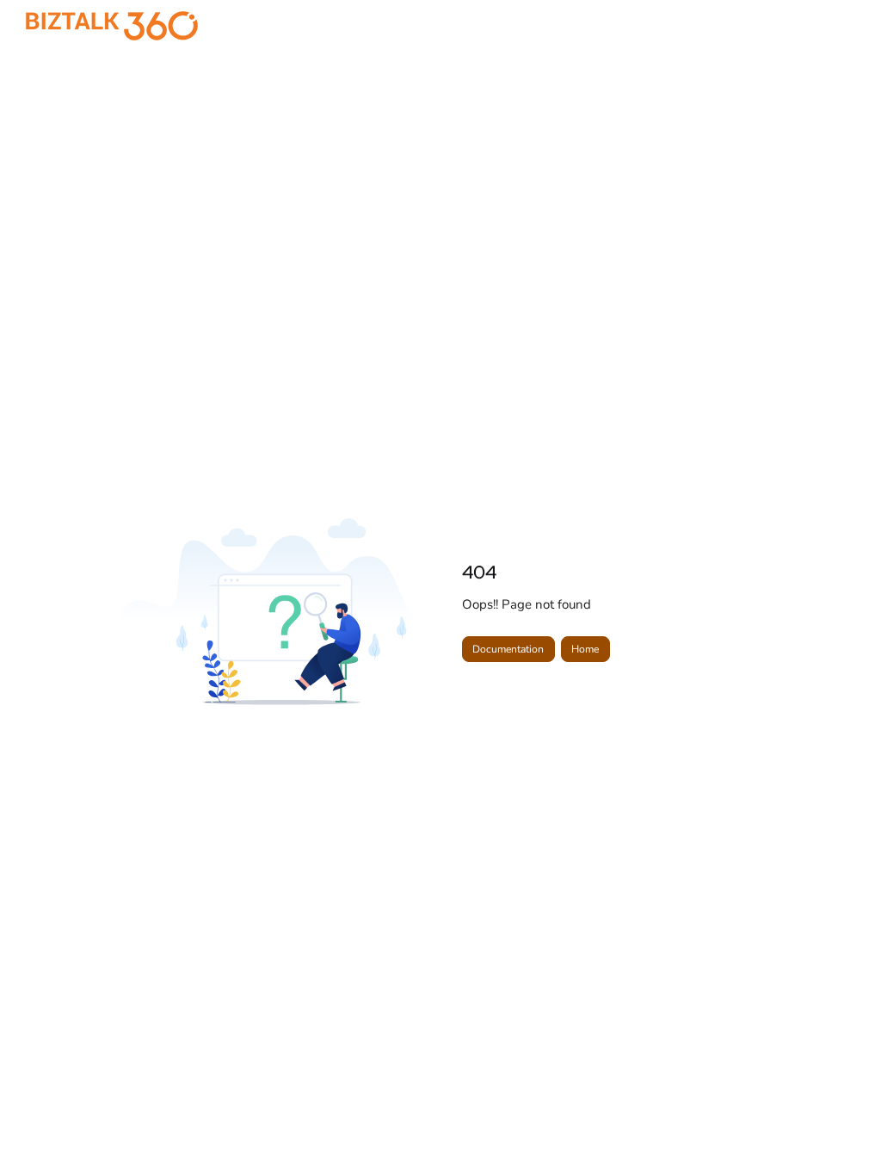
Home (585, 649)
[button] (842, 1133)
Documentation (508, 649)
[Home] (112, 25)
